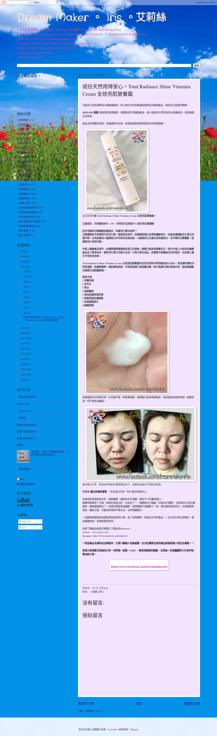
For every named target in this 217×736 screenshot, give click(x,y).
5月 (26, 297)
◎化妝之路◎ (24, 129)
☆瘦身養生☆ (24, 193)
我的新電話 (25, 468)
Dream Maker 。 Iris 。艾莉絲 (91, 18)
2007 (23, 374)
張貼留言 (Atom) (94, 710)
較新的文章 (86, 703)
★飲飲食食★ (24, 156)
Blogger (134, 729)
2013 (23, 343)
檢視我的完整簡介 (26, 484)
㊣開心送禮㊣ (24, 235)
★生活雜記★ (24, 138)
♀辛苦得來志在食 (26, 216)
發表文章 (26, 521)
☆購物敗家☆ (24, 198)
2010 (23, 359)
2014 (23, 338)
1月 (26, 312)
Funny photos (25, 410)
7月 (26, 286)
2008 (23, 369)
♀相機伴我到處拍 (26, 226)
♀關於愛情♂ (23, 230)
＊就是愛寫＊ (24, 119)
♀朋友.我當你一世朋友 (29, 221)
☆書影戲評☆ (24, 189)
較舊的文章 (192, 703)
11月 (26, 276)
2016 (23, 327)
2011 (23, 353)
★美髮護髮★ (24, 152)
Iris (22, 479)
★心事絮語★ (24, 133)
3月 (26, 307)
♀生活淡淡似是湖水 (27, 212)
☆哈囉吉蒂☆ (24, 179)
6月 (26, 292)
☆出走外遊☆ (24, 166)
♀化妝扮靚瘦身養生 (27, 207)
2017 (23, 267)
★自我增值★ (24, 143)
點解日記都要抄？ (26, 438)
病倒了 (20, 444)
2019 (23, 256)
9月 (26, 281)
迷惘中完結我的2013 (27, 431)
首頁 (139, 703)
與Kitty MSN (23, 403)
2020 (23, 251)
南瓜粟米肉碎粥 (27, 396)
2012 (23, 348)
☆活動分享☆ (24, 184)
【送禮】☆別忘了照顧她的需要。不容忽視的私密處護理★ (50, 453)
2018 (23, 261)
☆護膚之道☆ (97, 591)
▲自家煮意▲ (24, 124)
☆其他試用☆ (24, 175)
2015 (23, 333)
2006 (23, 379)
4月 (26, 302)
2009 (23, 364)
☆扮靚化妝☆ (24, 170)
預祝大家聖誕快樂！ (27, 424)
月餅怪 (22, 417)
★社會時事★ (24, 147)
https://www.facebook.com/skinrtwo (110, 535)
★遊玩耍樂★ (24, 161)
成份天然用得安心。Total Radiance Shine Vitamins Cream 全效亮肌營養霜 (43, 318)
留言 (23, 527)
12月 (26, 271)
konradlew (113, 729)
